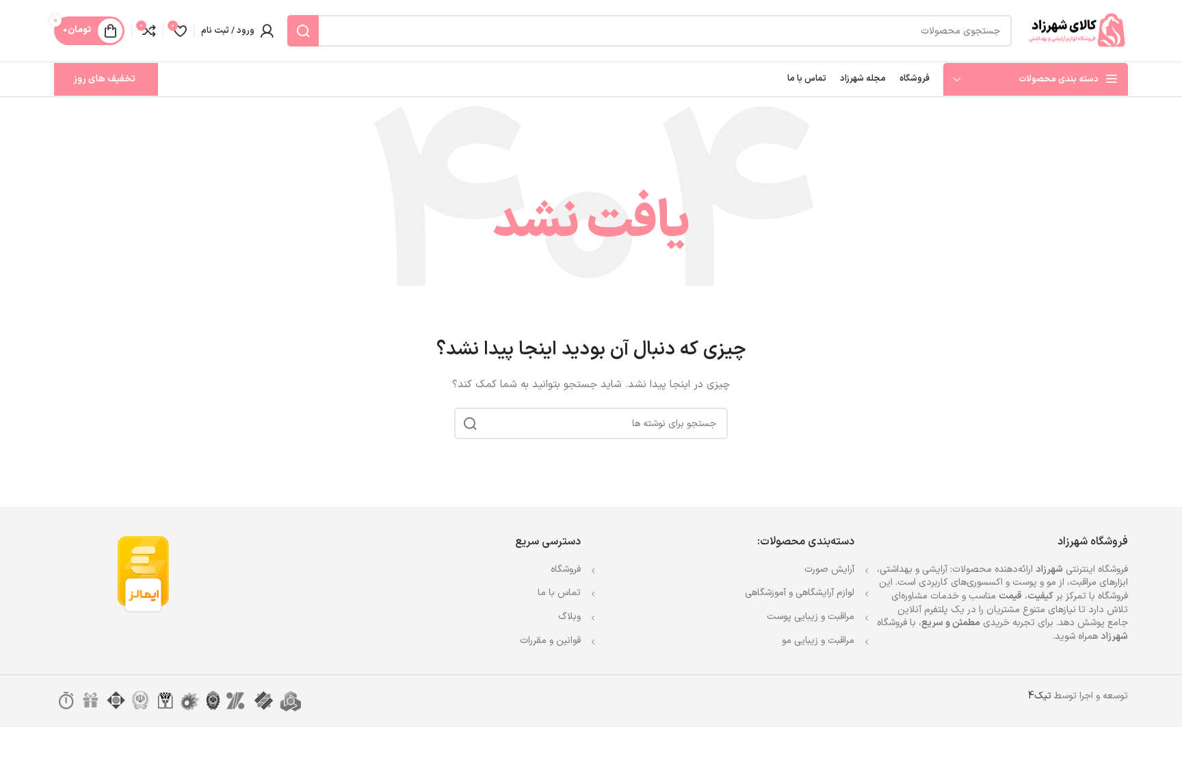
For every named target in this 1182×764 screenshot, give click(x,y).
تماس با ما (559, 592)
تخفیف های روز (104, 79)
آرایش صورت (829, 569)
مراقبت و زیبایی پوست (810, 616)
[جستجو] (303, 31)
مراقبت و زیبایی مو (818, 640)
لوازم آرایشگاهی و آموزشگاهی (799, 592)
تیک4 (1039, 696)
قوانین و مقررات (550, 640)
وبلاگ (569, 616)
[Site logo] (1076, 30)
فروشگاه (566, 569)
